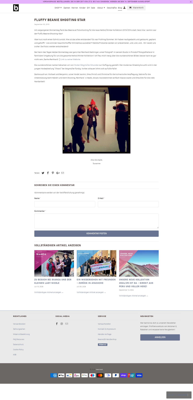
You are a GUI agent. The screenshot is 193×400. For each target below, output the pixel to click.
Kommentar (40, 211)
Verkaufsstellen (104, 324)
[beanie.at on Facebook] (57, 324)
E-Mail (101, 198)
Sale (93, 8)
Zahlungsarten (19, 329)
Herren (74, 8)
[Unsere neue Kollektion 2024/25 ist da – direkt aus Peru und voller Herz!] (139, 263)
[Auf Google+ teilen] (57, 173)
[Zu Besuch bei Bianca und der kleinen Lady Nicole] (54, 263)
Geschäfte (112, 8)
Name (37, 198)
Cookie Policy (18, 350)
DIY (88, 8)
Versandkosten (19, 324)
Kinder (82, 8)
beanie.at (99, 369)
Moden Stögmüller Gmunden (86, 65)
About (101, 8)
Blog (120, 8)
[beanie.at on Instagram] (62, 324)
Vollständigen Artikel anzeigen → (49, 292)
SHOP (58, 8)
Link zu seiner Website (70, 59)
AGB (14, 355)
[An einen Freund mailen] (62, 173)
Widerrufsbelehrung (21, 334)
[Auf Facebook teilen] (47, 173)
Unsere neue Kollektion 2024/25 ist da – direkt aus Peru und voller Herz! (136, 283)
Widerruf (102, 344)
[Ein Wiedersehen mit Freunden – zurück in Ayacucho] (96, 263)
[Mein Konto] (124, 8)
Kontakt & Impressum (107, 329)
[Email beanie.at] (67, 324)
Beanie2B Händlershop (107, 339)
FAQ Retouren (18, 339)
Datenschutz (18, 344)
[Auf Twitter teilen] (42, 173)
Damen (67, 8)
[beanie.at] (16, 7)
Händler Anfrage (104, 334)
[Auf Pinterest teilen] (52, 173)
